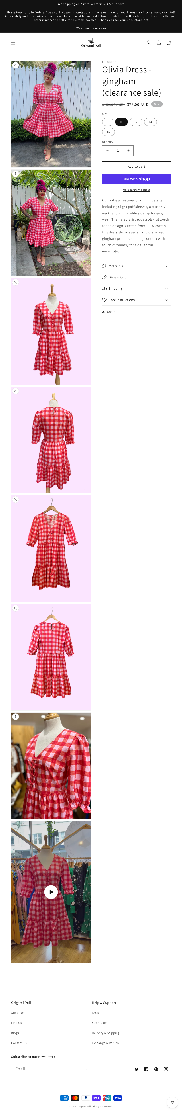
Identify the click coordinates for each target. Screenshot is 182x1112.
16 (108, 132)
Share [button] (111, 312)
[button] (13, 42)
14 (150, 122)
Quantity (107, 142)
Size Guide (99, 1023)
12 (136, 122)
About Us (17, 1013)
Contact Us (19, 1043)
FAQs (95, 1013)
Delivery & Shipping (105, 1033)
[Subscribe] (86, 1069)
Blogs (15, 1033)
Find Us (16, 1023)
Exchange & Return (105, 1043)
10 (121, 122)
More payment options (136, 189)
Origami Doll (84, 1106)
